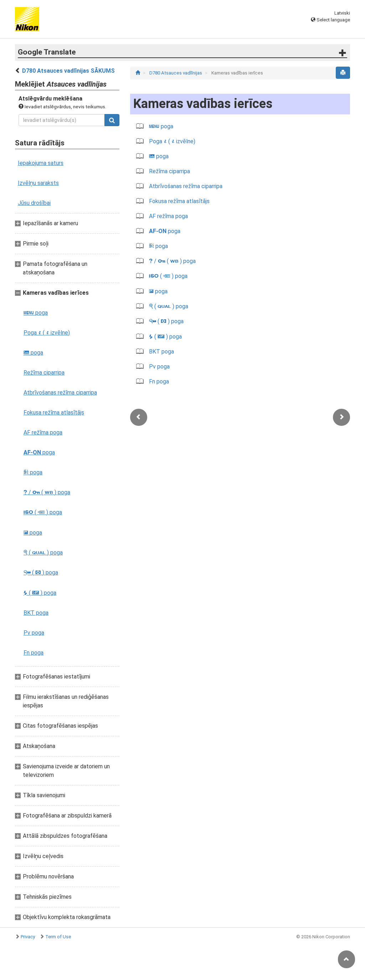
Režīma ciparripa (44, 372)
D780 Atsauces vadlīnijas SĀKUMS (68, 70)
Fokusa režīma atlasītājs (54, 412)
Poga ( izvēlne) (47, 332)
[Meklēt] (111, 120)
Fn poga (33, 652)
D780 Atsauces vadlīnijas (176, 73)
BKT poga (36, 612)
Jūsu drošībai (34, 203)
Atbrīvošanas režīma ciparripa (60, 392)
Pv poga (34, 632)
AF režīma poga (43, 432)
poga (36, 312)
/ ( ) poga (47, 492)
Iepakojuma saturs (40, 163)
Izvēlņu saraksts (38, 183)
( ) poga (43, 512)
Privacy (28, 936)
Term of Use (58, 936)
